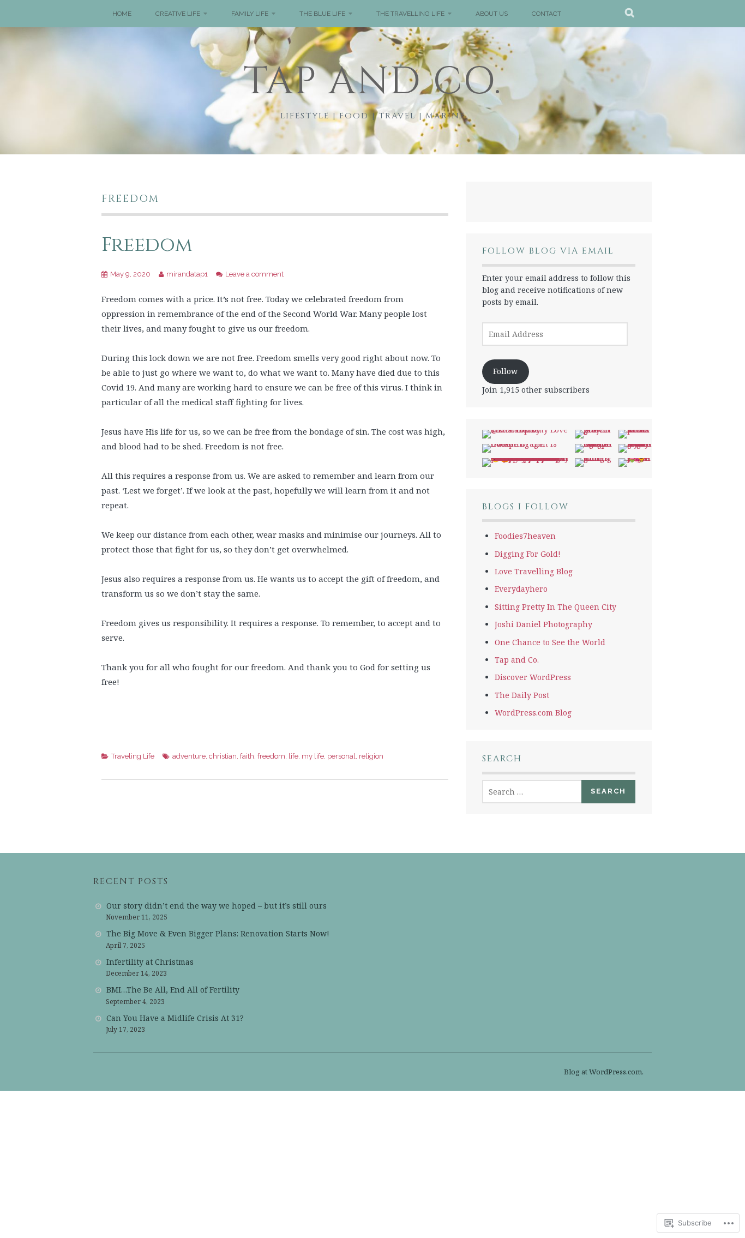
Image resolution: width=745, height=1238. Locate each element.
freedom (271, 756)
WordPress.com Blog (533, 712)
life (293, 756)
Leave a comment (254, 274)
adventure (189, 756)
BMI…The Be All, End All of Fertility (172, 989)
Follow (505, 371)
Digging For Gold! (528, 554)
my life (313, 756)
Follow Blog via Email (548, 251)
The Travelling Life (410, 13)
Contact (546, 13)
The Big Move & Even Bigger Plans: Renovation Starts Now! (217, 933)
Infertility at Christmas (150, 962)
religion (371, 756)
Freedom (147, 245)
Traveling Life (132, 756)
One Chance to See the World (550, 642)
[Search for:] (532, 791)
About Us (492, 13)
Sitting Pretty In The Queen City (555, 607)
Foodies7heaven (525, 536)
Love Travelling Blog (534, 571)
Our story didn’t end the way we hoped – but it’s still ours (216, 905)
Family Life (249, 13)
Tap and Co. (373, 81)
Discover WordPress (533, 677)
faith (247, 756)
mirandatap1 (187, 274)
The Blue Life (322, 13)
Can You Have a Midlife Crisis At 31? (175, 1018)
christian (223, 756)
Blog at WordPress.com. (604, 1072)
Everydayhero (521, 589)
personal (341, 756)
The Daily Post (522, 695)
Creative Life (177, 13)
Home (121, 13)
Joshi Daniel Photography (543, 624)
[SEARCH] (630, 13)
